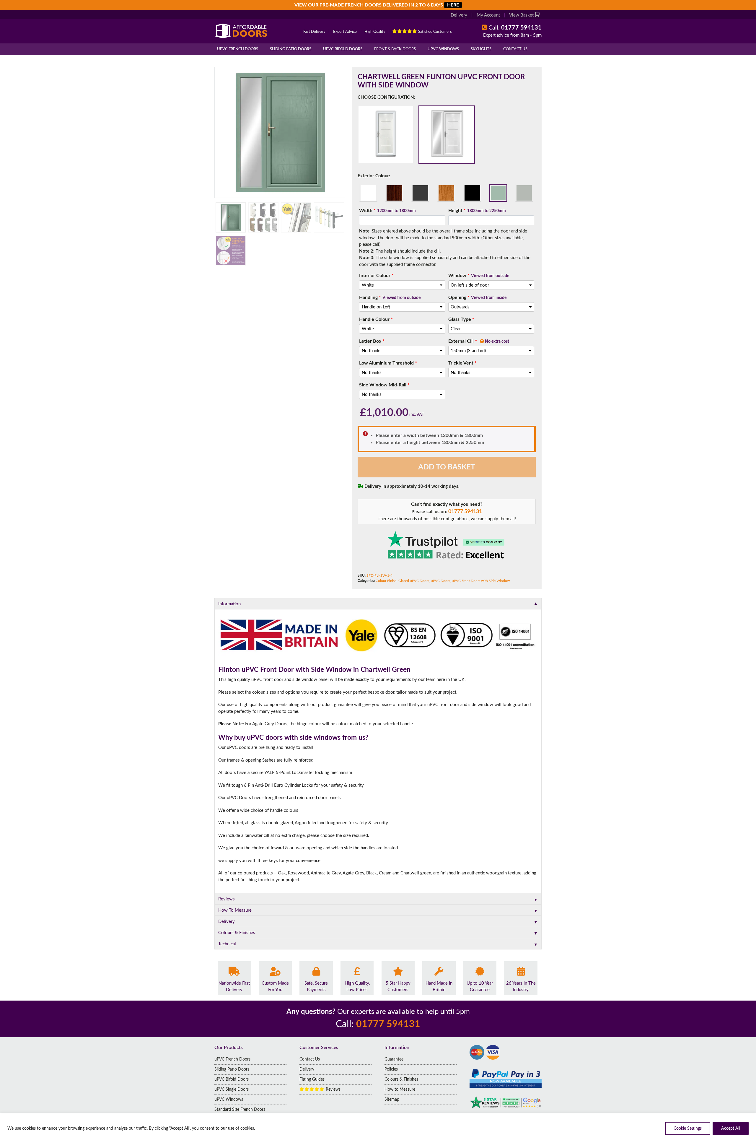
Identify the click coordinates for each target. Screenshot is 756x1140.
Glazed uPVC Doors (413, 581)
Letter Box (371, 341)
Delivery (459, 15)
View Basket (522, 15)
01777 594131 (465, 511)
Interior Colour (376, 275)
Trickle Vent (462, 363)
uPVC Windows (443, 49)
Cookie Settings (688, 1128)
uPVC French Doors (237, 49)
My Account (488, 15)
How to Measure (399, 1089)
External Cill (478, 341)
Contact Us (515, 49)
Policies (391, 1069)
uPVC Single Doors (231, 1089)
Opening (477, 297)
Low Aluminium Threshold (388, 363)
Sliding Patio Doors (290, 49)
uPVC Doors (440, 581)
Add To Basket (446, 467)
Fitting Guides (312, 1079)
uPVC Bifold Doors (342, 49)
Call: (515, 28)
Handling (390, 297)
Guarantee (393, 1059)
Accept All (730, 1128)
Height (477, 210)
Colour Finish (386, 581)
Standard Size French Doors (239, 1110)
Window (478, 275)
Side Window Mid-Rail (384, 385)
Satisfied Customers (434, 32)
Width (387, 210)
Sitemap (391, 1099)
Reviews (332, 1089)
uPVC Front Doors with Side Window (481, 581)
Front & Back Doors (395, 49)
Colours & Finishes (401, 1079)
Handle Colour (376, 319)
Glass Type (461, 319)
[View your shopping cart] (538, 15)
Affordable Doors (242, 30)
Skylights (481, 49)
